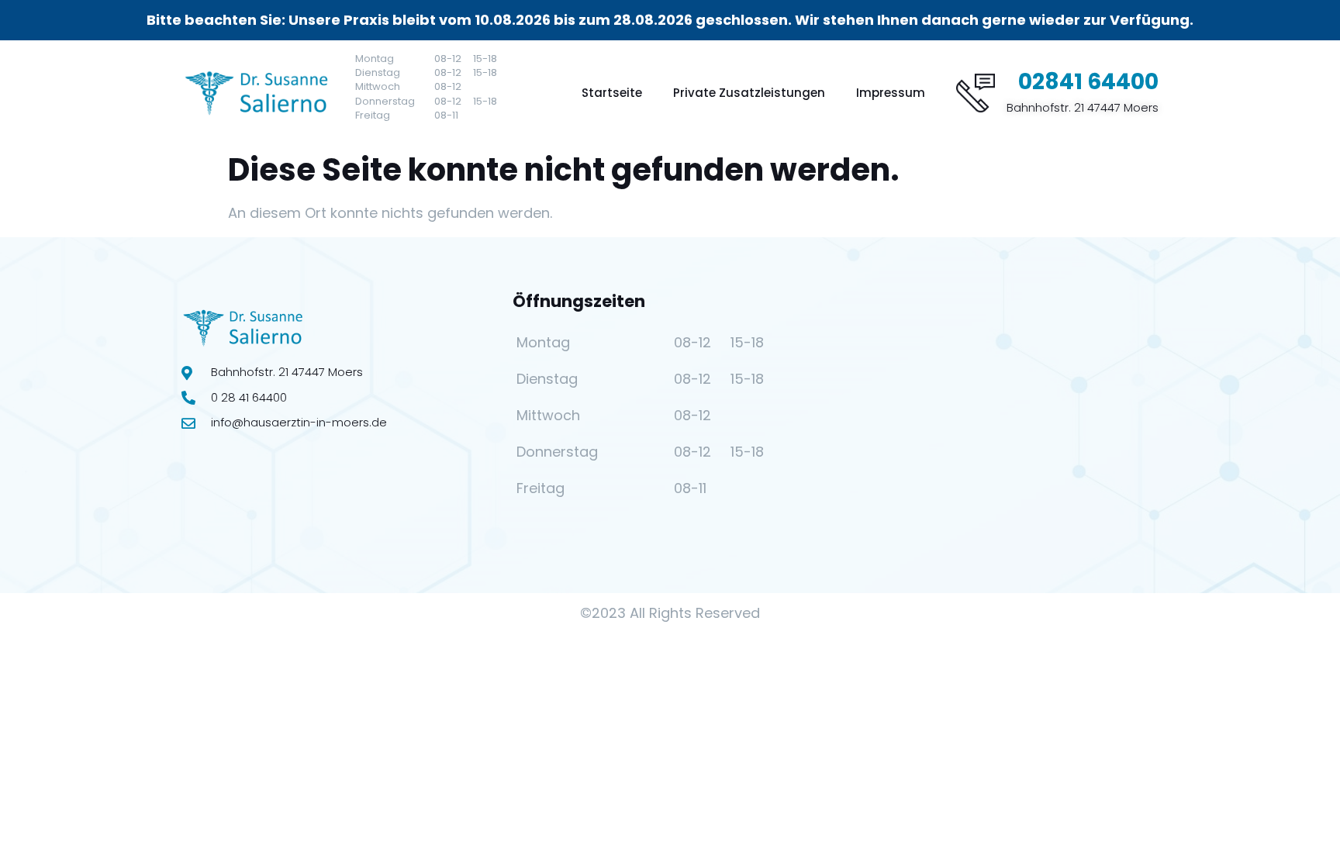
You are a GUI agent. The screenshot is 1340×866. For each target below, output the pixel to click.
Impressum (890, 93)
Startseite (612, 93)
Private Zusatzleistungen (749, 93)
